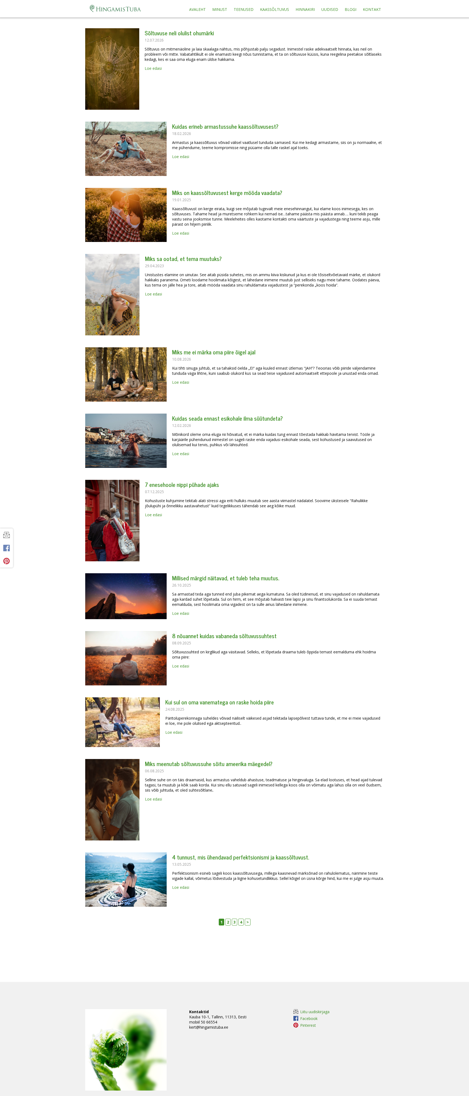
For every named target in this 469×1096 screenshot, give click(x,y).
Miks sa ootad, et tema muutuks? (183, 258)
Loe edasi (153, 68)
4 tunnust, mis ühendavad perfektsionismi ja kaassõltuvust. (240, 857)
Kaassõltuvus (274, 9)
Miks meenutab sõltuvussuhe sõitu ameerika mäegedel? (208, 763)
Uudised (329, 9)
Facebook (309, 1018)
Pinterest (308, 1025)
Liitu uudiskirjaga (314, 1011)
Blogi (350, 9)
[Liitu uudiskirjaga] (6, 534)
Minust (219, 9)
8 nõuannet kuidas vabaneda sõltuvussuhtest (224, 635)
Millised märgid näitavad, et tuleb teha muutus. (225, 577)
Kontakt (372, 9)
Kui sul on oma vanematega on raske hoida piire (219, 702)
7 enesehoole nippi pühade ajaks (182, 484)
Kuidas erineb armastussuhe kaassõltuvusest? (225, 126)
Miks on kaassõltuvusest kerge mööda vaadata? (227, 192)
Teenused (243, 9)
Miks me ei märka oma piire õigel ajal (213, 352)
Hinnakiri (305, 9)
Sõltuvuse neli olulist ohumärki (179, 32)
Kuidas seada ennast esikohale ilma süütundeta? (227, 418)
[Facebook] (6, 548)
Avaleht (197, 9)
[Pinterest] (6, 561)
